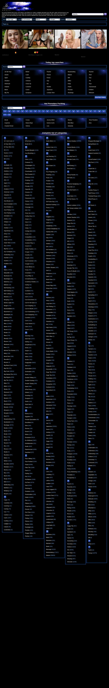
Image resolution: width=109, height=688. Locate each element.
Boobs (6, 428)
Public (69, 86)
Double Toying (29, 383)
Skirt (89, 238)
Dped (26, 386)
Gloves (48, 264)
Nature (69, 283)
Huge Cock (49, 150)
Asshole (6, 257)
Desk (26, 347)
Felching (27, 488)
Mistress (69, 259)
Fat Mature (28, 479)
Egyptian (27, 416)
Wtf (89, 537)
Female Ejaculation (30, 419)
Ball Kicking (7, 290)
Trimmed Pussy (92, 196)
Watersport (91, 496)
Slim (89, 247)
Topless (90, 402)
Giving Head (49, 252)
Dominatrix (28, 371)
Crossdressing (29, 279)
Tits (90, 80)
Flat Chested (28, 174)
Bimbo (6, 389)
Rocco (69, 514)
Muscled (69, 277)
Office (69, 80)
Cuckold (27, 290)
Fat (26, 476)
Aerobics (6, 174)
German (48, 240)
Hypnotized (49, 390)
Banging (6, 299)
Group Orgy (49, 285)
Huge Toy (49, 375)
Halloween (49, 309)
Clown (27, 219)
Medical (69, 220)
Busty (5, 479)
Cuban (27, 288)
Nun (68, 307)
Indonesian (49, 399)
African (6, 177)
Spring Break (92, 144)
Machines (49, 534)
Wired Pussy (91, 199)
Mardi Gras (49, 279)
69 (4, 159)
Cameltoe (7, 503)
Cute (26, 326)
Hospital (48, 360)
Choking (27, 180)
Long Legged (50, 489)
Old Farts (69, 177)
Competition (28, 237)
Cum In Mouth (29, 308)
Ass (5, 245)
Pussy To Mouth (71, 271)
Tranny (90, 411)
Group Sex (49, 288)
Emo (26, 425)
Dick (26, 353)
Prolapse (69, 454)
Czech (27, 89)
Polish (69, 430)
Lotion (48, 528)
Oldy (68, 334)
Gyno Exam (49, 165)
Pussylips (70, 475)
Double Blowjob (29, 150)
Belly (5, 353)
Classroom (28, 198)
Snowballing (91, 259)
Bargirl (6, 305)
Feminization (28, 494)
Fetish (27, 497)
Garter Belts (49, 141)
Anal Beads (7, 201)
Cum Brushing (29, 153)
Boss (5, 437)
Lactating (48, 474)
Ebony (27, 413)
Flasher (49, 71)
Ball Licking (7, 293)
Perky (68, 391)
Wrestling (91, 534)
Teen (90, 74)
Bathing (6, 317)
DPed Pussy (28, 389)
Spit (89, 289)
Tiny (90, 77)
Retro (68, 499)
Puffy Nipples (71, 292)
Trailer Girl (91, 171)
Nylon (69, 313)
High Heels (49, 327)
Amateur (7, 80)
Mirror (69, 253)
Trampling (91, 408)
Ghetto (48, 243)
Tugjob (90, 429)
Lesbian (48, 492)
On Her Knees (71, 199)
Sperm (90, 286)
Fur (47, 210)
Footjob (48, 180)
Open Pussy (70, 340)
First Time (28, 512)
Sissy (89, 229)
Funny (48, 77)
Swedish (90, 331)
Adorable (6, 168)
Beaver (6, 341)
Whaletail (91, 508)
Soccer (90, 262)
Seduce (69, 547)
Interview (48, 408)
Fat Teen (27, 482)
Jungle (48, 447)
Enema (27, 428)
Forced (48, 183)
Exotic (27, 446)
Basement (7, 311)
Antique (6, 222)
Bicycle (6, 362)
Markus (70, 120)
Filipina (27, 503)
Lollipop (48, 522)
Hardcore (49, 318)
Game (48, 222)
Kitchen (48, 459)
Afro (5, 180)
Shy (89, 223)
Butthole (6, 488)
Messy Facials (71, 174)
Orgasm (69, 346)
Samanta (70, 126)
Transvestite (91, 420)
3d (4, 150)
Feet (26, 485)
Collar (27, 228)
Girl (47, 246)
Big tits (7, 92)
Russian (70, 89)
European (28, 92)
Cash (27, 74)
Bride (5, 458)
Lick (47, 504)
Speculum (91, 283)
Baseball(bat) (8, 308)
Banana (6, 296)
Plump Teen (70, 421)
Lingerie (48, 513)
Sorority (90, 274)
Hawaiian (49, 321)
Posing (69, 445)
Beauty (6, 338)
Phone (69, 400)
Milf (69, 77)
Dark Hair (28, 338)
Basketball (7, 314)
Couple (27, 258)
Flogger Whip (29, 533)
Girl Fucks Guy (50, 201)
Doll (26, 365)
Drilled (27, 392)
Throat (90, 376)
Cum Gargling (29, 305)
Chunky (27, 186)
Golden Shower (50, 267)
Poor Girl (69, 187)
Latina (48, 480)
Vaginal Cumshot (93, 153)
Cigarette (27, 189)
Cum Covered (29, 261)
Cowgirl (27, 264)
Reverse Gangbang (73, 184)
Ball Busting (7, 288)
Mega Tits (70, 223)
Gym (47, 291)
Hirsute (48, 342)
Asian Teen (7, 243)
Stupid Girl (91, 168)
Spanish (90, 277)
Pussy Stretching (72, 472)
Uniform (91, 89)
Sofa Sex (90, 211)
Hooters (48, 357)
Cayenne (7, 123)
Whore (90, 517)
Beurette (6, 359)
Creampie (28, 273)
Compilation (28, 240)
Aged (6, 77)
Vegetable (91, 475)
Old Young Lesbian (72, 208)
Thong (90, 373)
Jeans (48, 429)
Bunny (6, 470)
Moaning (69, 265)
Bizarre (6, 398)
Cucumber (28, 293)
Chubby (27, 183)
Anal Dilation (7, 207)
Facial (27, 464)
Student (90, 316)
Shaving (69, 559)
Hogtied (48, 348)
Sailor (69, 529)
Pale (68, 370)
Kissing (48, 456)
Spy (89, 298)
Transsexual (92, 86)
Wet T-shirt (91, 214)
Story (89, 310)
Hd (47, 83)
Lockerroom (49, 519)
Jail (47, 423)
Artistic (6, 237)
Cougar (27, 252)
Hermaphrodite (50, 333)
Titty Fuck (91, 162)
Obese (69, 322)
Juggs (48, 441)
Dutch (26, 401)
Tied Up (90, 382)
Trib (89, 423)
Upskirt (90, 465)
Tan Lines (91, 177)
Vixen (90, 483)
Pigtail (69, 409)
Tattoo (90, 352)
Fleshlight (28, 527)
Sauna (69, 538)
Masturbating (71, 71)
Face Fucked (28, 461)
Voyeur (90, 486)
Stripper (90, 313)
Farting (27, 473)
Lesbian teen (51, 92)
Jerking (48, 432)
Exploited (27, 452)
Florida (27, 536)
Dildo (26, 356)
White (90, 514)
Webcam (91, 92)
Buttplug (6, 491)
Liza (48, 126)
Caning (6, 509)
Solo (89, 268)
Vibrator (90, 477)
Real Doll (70, 168)
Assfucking (7, 254)
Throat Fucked (92, 159)
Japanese (49, 89)
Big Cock (6, 371)
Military (69, 244)
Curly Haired (28, 323)
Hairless (48, 297)
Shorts (90, 217)
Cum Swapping (29, 314)
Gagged (48, 216)
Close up (28, 83)
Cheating (27, 168)
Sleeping (90, 244)
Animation (7, 216)
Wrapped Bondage (93, 141)
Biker (5, 383)
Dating (27, 341)
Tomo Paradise (93, 120)
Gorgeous (49, 273)
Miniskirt (69, 250)
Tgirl (89, 367)
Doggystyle (28, 362)
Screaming (70, 541)
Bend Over (7, 356)
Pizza (68, 412)
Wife (89, 520)
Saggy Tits (70, 526)
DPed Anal (28, 141)
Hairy (47, 300)
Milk (68, 247)
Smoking (90, 253)
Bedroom (6, 344)
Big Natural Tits (8, 374)
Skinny (90, 235)
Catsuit (6, 527)
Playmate (70, 415)
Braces (6, 449)
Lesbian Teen (50, 495)
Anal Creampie (8, 204)
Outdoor (69, 355)
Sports (90, 292)
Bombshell (7, 422)
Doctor (27, 359)
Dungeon (27, 398)
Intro (47, 411)
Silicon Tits (91, 226)
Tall (89, 346)
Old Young (70, 331)
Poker (69, 424)
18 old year (8, 71)
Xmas (90, 544)
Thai (89, 370)
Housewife (49, 369)
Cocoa (27, 120)
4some (6, 156)
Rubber (69, 517)
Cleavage (28, 207)
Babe (5, 270)
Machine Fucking (51, 204)
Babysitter (7, 273)
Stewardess (91, 304)
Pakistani (69, 367)
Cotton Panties (29, 249)
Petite (68, 397)
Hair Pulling (49, 306)
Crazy (26, 270)
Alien (5, 186)
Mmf (68, 262)
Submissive (91, 319)
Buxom (6, 493)
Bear (5, 335)
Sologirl (90, 271)
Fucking (48, 198)
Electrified (28, 422)
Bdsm (6, 89)
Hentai (48, 330)
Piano (69, 403)
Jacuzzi (48, 420)
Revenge (69, 502)
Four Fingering (50, 172)
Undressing (91, 453)
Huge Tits (49, 372)
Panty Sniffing (71, 376)
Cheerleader (28, 171)
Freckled (48, 192)
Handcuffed (49, 312)
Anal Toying (7, 213)
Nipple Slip (70, 295)
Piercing (69, 406)
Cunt (26, 320)
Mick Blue (70, 123)
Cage (5, 500)
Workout (90, 528)
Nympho (69, 316)
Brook (6, 120)
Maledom (49, 540)
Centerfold (7, 530)
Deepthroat (28, 344)
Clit (26, 210)
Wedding (90, 502)
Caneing (6, 506)
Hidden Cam (49, 147)
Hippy (47, 339)
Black (5, 401)
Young (90, 553)
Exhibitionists (29, 443)
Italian (48, 414)
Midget (69, 238)
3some (7, 74)
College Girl (28, 231)
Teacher (91, 71)
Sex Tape (70, 553)
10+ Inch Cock (8, 141)
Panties (69, 373)
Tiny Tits (90, 390)
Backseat (6, 276)
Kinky (47, 453)
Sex (68, 550)
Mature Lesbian (71, 205)
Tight (89, 385)
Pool (68, 439)
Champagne (28, 165)
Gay (48, 80)
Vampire (90, 472)
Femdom (27, 491)
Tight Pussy (91, 193)
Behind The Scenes (9, 350)
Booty (5, 434)
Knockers (49, 462)
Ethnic (27, 434)
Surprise (90, 328)
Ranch (69, 484)
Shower (90, 220)
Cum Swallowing (30, 311)
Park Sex (69, 382)
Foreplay (48, 186)
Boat (5, 416)
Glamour (48, 255)
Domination (28, 368)
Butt (5, 482)
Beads (6, 332)
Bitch (5, 395)
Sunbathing (91, 325)
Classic (27, 195)
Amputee (6, 195)
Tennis (90, 364)
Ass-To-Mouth (8, 251)
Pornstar (69, 442)
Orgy (68, 349)
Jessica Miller (51, 120)
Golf (47, 270)
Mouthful (69, 274)
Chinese (28, 80)
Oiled (68, 328)
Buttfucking (7, 485)
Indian (48, 396)
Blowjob (6, 413)
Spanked (90, 280)
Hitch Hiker (49, 336)
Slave (90, 241)
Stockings (70, 92)
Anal (5, 198)
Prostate (69, 457)
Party (69, 83)
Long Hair (49, 303)
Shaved (69, 556)
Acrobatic (6, 165)
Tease (90, 358)
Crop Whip (28, 276)
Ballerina (6, 282)
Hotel (47, 363)
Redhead (70, 496)
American (7, 83)
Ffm (26, 500)
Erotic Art (27, 144)
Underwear (91, 450)
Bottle (5, 440)
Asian (5, 240)
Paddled (69, 361)
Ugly (89, 444)
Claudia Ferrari (9, 126)
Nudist (69, 304)
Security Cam (71, 156)
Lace (47, 471)
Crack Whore (29, 267)
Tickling (90, 379)
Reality (69, 493)
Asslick (6, 260)
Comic (27, 234)
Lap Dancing (50, 156)
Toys (90, 83)
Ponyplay (70, 433)
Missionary (70, 256)
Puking (69, 466)
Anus (5, 225)
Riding (69, 508)
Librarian (48, 501)
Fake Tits (27, 467)
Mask (47, 546)
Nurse (69, 310)
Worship (90, 531)
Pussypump (70, 477)
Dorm (26, 374)
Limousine (49, 510)
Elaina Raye (29, 123)
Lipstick (48, 516)
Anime (6, 219)
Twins (90, 438)
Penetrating (70, 388)
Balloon (6, 285)
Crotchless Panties (30, 282)
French (49, 74)
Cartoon (6, 515)
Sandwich (70, 532)
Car (5, 512)
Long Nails (49, 525)
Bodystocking (8, 419)
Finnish (27, 509)
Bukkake (6, 467)
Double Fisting (29, 377)
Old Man (69, 214)
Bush (5, 476)
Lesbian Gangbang (51, 228)
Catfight (6, 524)
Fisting (27, 518)
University (91, 459)
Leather (48, 483)
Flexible (27, 530)
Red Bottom (70, 150)
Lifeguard (49, 507)
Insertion (48, 402)
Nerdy (69, 286)
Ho (47, 345)
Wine (89, 525)
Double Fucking (29, 380)
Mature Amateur (71, 141)
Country (27, 255)
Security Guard (71, 190)
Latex (47, 477)
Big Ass (6, 248)
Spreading (91, 295)
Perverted (70, 394)
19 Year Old (7, 147)
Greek (48, 282)
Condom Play (29, 243)
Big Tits (6, 380)
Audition (6, 263)
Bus (5, 473)
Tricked (90, 426)
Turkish (90, 432)
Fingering (28, 506)
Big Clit (6, 368)
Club (26, 222)
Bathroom (7, 320)
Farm (26, 470)
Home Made (49, 351)
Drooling (27, 395)
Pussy (69, 469)
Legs (47, 486)
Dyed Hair (28, 404)
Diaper (27, 350)
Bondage (6, 425)
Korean (48, 465)
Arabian (7, 86)
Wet (89, 505)
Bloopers (6, 410)
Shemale (69, 562)
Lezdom (48, 498)
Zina (90, 123)
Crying (27, 285)
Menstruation (71, 229)
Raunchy (69, 487)
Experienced (28, 449)
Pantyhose (70, 379)
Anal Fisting (7, 210)
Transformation (92, 414)
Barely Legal (7, 302)
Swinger (90, 337)
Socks (90, 265)
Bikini (5, 386)
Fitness (27, 521)
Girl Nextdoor (50, 249)
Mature (70, 74)
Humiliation (49, 378)
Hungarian (49, 384)
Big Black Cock (8, 365)
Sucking (90, 322)
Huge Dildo (49, 159)
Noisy (68, 298)
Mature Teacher (71, 217)
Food (47, 177)
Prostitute (70, 460)
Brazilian (6, 455)
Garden (48, 234)
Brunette (6, 464)
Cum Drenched (29, 299)
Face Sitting (28, 458)
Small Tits (91, 250)
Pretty (68, 451)
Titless (90, 393)
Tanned (90, 349)
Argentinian (7, 231)
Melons (69, 226)
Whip (89, 511)
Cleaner (27, 204)
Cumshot (28, 86)
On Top (69, 337)
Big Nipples (7, 377)
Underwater (91, 447)
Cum (26, 296)
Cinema (27, 192)
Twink (90, 435)
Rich (68, 505)
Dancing (27, 335)
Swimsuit (90, 334)
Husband (48, 387)
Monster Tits (70, 268)
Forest (48, 189)
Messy (69, 232)
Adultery (6, 171)
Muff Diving (70, 165)
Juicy (47, 444)
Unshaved (91, 462)
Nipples (69, 289)
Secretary (70, 544)
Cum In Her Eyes (30, 302)
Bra (5, 446)
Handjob (48, 315)
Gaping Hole (49, 231)
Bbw (5, 323)
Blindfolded (7, 404)
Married (48, 543)
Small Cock (91, 150)
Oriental (69, 352)
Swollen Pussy (92, 190)
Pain (68, 364)
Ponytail (69, 436)
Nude (68, 301)
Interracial (49, 405)
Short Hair (70, 196)
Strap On (90, 184)
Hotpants (48, 366)
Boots (5, 431)
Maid (47, 537)
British (27, 71)
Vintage (90, 480)
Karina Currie (50, 123)
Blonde (6, 407)
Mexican (69, 235)
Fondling (48, 174)
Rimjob (69, 511)
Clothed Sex (28, 216)
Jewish (48, 435)
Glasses (48, 258)
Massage (48, 549)
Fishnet (27, 515)
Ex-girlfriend (28, 440)
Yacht (89, 550)
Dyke (26, 407)
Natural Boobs (71, 147)
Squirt (90, 301)
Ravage (69, 490)
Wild (89, 522)
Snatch (90, 256)
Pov (68, 448)
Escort (27, 431)
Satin (68, 535)
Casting (28, 77)
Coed (26, 225)
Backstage (7, 279)
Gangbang (49, 225)
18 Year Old (7, 144)
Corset (27, 246)
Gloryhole (49, 261)
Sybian (90, 340)
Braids (6, 452)
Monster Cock (71, 159)
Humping (48, 381)
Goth (47, 276)
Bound (6, 443)
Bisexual (6, 392)
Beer (5, 347)
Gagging (48, 219)
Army (5, 234)
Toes (89, 399)
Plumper (69, 418)
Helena (28, 126)
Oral (68, 343)
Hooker (49, 86)
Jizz (47, 438)
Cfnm (26, 159)
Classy (27, 201)
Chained (27, 162)
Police (69, 427)
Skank (90, 232)
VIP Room (91, 205)
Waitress (90, 493)
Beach (6, 329)
